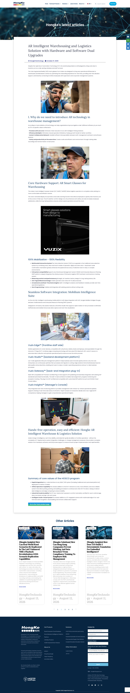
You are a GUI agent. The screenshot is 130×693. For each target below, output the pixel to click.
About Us (81, 3)
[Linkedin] (95, 685)
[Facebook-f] (89, 685)
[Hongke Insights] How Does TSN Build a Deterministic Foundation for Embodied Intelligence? (99, 547)
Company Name (92, 641)
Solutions (64, 3)
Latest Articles (74, 3)
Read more (22, 587)
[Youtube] (92, 685)
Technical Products (54, 3)
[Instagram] (101, 685)
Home (46, 3)
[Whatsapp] (98, 685)
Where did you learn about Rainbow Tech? (97, 647)
